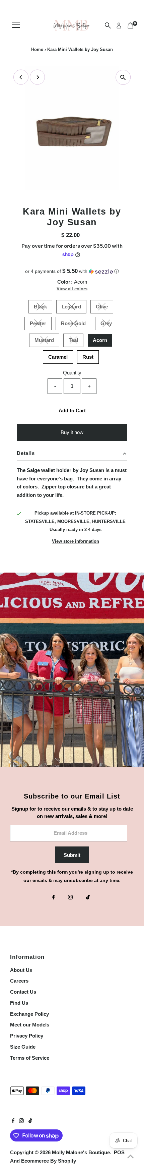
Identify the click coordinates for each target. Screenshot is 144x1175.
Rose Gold (76, 324)
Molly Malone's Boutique (81, 1152)
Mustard (46, 341)
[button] (72, 271)
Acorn (100, 340)
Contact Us (23, 992)
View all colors (72, 288)
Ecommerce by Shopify (48, 1161)
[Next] (37, 77)
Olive (104, 308)
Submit (72, 855)
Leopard (74, 308)
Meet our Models (29, 1024)
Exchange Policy (29, 1014)
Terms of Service (29, 1058)
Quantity (72, 372)
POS (119, 1152)
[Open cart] (130, 25)
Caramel (58, 357)
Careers (19, 981)
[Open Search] (108, 25)
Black (43, 308)
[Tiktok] (87, 898)
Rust (87, 357)
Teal (76, 341)
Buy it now (72, 432)
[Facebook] (54, 898)
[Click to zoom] (123, 77)
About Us (21, 970)
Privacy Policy (26, 1036)
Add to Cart (72, 410)
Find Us (19, 1003)
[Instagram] (70, 898)
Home (37, 49)
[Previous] (20, 77)
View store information (75, 541)
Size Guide (22, 1047)
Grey (108, 324)
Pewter (41, 324)
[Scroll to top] (130, 1156)
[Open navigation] (16, 25)
